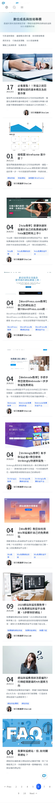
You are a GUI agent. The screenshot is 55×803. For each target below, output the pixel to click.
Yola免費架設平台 (40, 252)
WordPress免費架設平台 (41, 328)
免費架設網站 (30, 630)
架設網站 (21, 178)
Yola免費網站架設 (23, 252)
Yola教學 (10, 252)
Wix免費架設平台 (40, 555)
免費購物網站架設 (14, 630)
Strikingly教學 (11, 480)
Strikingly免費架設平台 (40, 480)
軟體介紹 (43, 630)
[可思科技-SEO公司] (16, 3)
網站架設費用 (13, 703)
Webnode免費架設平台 (41, 404)
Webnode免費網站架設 (25, 404)
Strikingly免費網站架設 (24, 480)
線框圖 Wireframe (36, 178)
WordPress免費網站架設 (26, 328)
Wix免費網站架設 (23, 555)
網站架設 (11, 178)
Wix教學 (9, 555)
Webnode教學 (11, 404)
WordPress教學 (12, 328)
